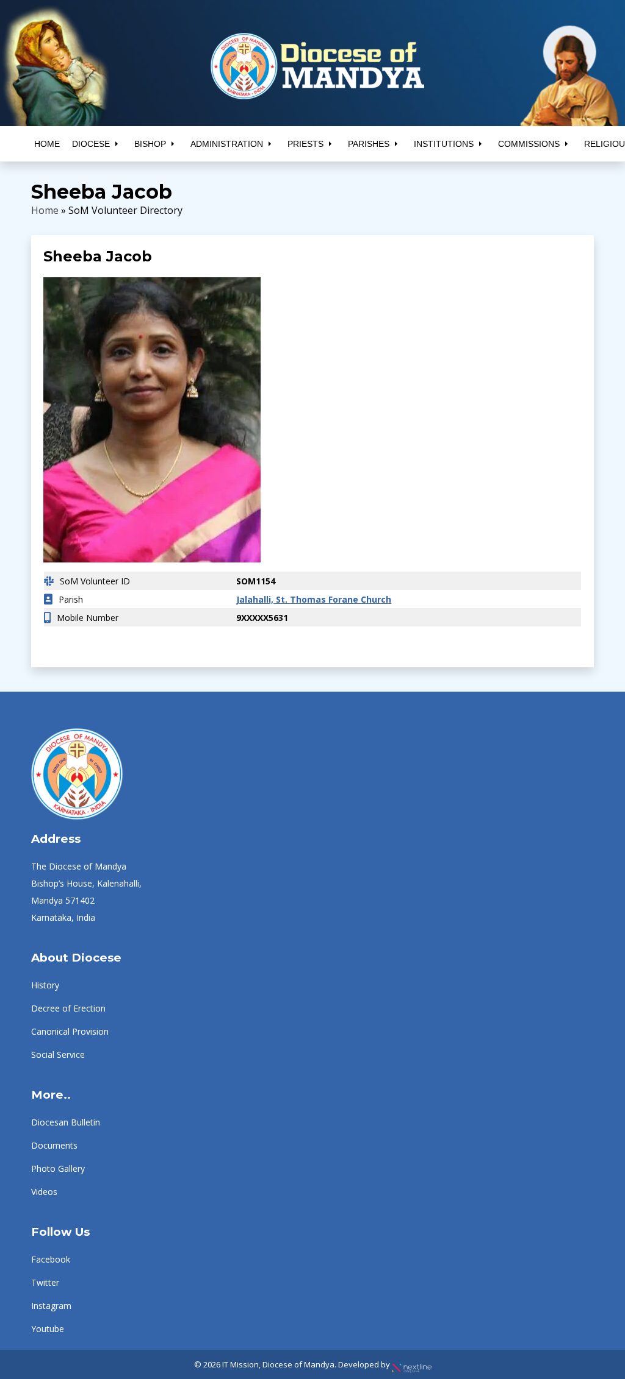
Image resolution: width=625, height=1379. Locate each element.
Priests (305, 144)
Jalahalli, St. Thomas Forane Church (313, 599)
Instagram (51, 1305)
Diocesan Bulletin (65, 1122)
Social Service (58, 1054)
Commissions (529, 144)
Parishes (368, 144)
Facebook (50, 1259)
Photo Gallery (58, 1168)
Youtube (47, 1329)
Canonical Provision (70, 1031)
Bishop (150, 144)
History (45, 985)
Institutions (444, 144)
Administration (226, 144)
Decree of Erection (68, 1008)
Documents (54, 1145)
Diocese (91, 144)
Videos (44, 1191)
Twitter (45, 1282)
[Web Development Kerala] (412, 1364)
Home (47, 144)
